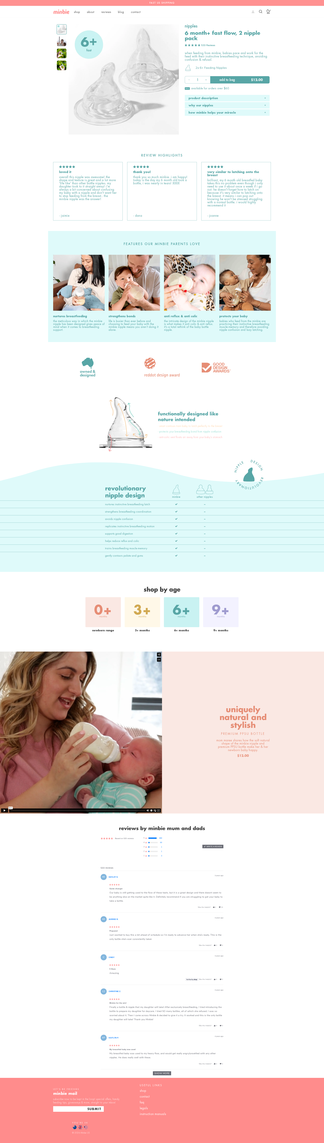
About (90, 12)
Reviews (106, 12)
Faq (142, 1102)
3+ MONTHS (142, 630)
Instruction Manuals (153, 1114)
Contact (136, 12)
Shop (77, 12)
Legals (144, 1108)
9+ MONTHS (220, 630)
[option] (162, 3)
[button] (200, 45)
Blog (121, 12)
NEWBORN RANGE (103, 630)
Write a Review (214, 846)
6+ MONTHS (181, 630)
